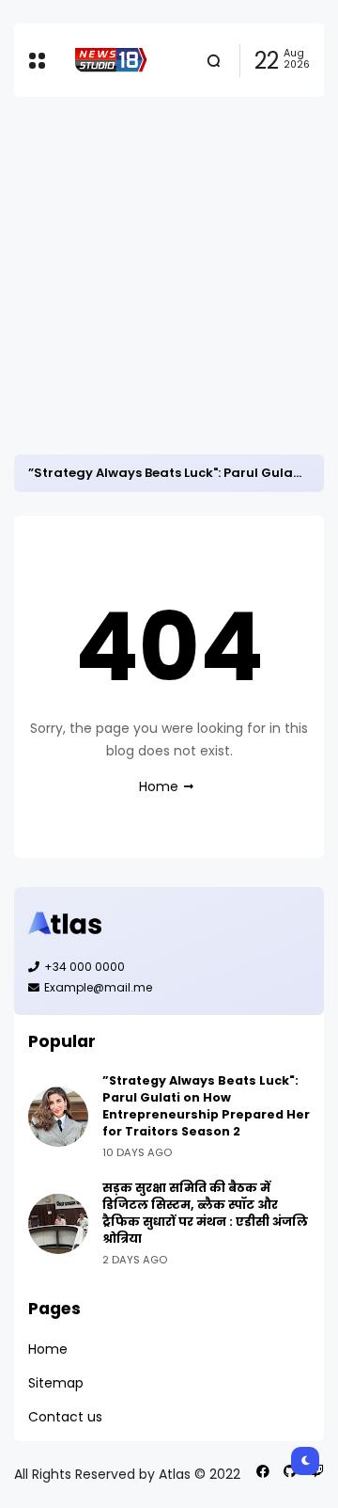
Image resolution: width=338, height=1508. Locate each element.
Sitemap (56, 1382)
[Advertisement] (169, 275)
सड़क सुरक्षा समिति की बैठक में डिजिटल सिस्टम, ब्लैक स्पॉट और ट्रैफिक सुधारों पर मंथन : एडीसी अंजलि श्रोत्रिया (205, 1213)
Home (158, 786)
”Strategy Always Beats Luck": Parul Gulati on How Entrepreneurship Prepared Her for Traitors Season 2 (206, 1105)
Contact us (65, 1416)
